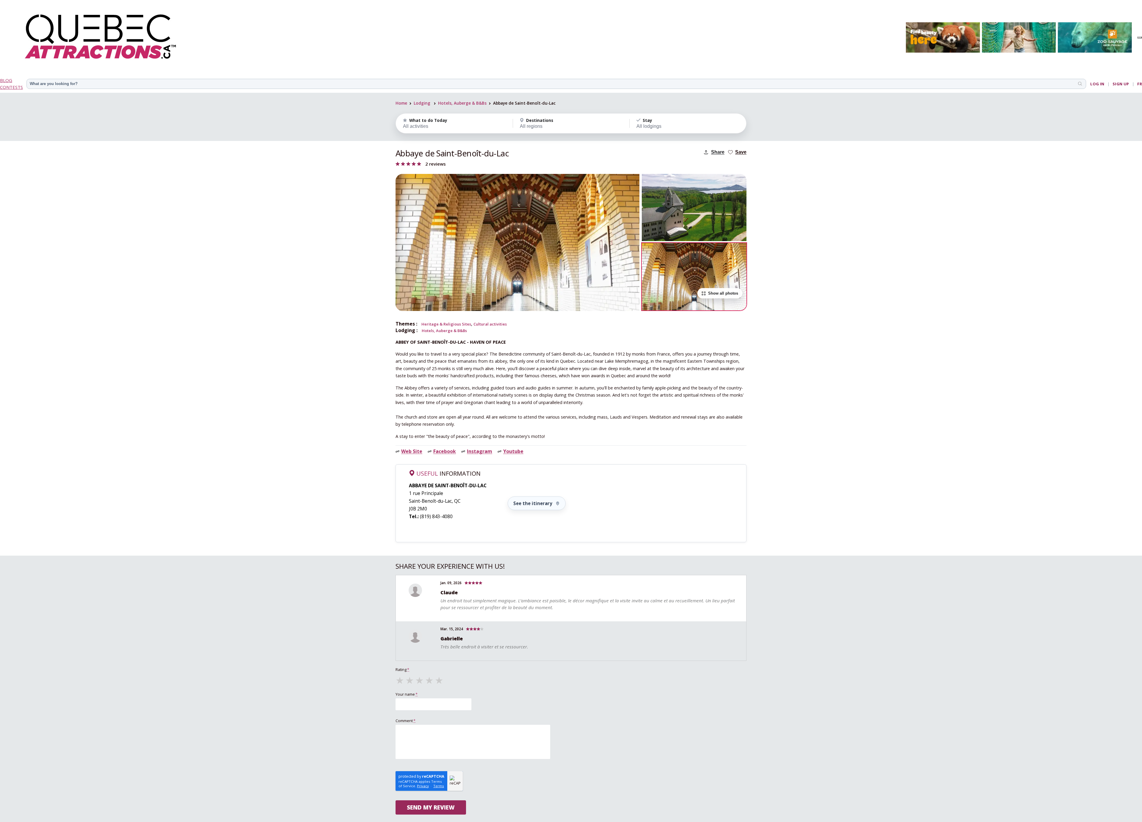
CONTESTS (11, 87)
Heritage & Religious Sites (446, 324)
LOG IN (1097, 84)
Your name (407, 694)
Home (401, 103)
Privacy (423, 786)
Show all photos (723, 293)
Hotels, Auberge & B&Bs (462, 103)
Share (717, 152)
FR (1139, 84)
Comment (405, 720)
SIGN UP (1121, 84)
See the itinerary (532, 503)
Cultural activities (490, 324)
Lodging (422, 103)
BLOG (6, 80)
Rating (402, 669)
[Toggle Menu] (1139, 37)
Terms (438, 786)
